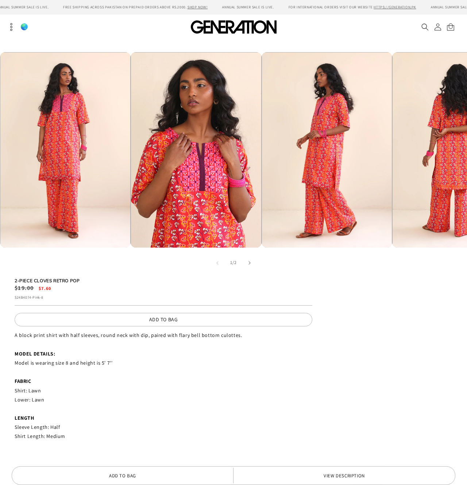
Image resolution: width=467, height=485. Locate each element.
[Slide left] (217, 263)
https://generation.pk (395, 7)
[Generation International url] (233, 27)
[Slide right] (250, 263)
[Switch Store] (24, 26)
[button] (424, 27)
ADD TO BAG (163, 319)
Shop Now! (198, 7)
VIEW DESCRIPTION (344, 476)
